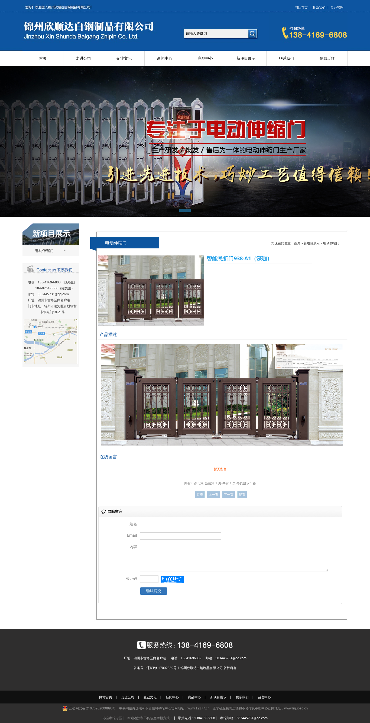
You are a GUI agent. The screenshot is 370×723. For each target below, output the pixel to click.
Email (132, 535)
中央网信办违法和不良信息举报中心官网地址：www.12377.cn (164, 708)
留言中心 (264, 697)
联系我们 (319, 7)
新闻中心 (164, 58)
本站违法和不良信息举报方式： (150, 718)
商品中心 (205, 58)
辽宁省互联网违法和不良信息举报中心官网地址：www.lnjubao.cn (260, 708)
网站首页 (301, 7)
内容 (133, 546)
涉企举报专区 (112, 718)
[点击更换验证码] (172, 579)
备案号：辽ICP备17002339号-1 (157, 668)
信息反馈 (327, 58)
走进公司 (83, 58)
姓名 (133, 523)
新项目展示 (245, 58)
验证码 (131, 578)
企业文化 (124, 58)
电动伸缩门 (44, 250)
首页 (43, 58)
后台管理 (336, 7)
